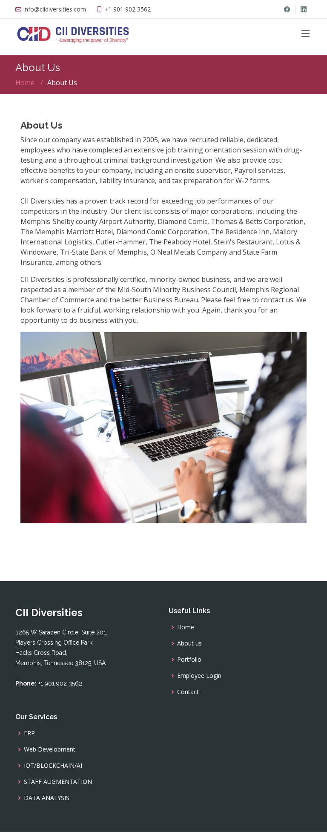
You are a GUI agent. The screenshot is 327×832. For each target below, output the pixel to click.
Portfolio (189, 660)
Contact (188, 692)
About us (189, 643)
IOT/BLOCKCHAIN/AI (53, 766)
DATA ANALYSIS (46, 798)
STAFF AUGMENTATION (58, 782)
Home (24, 82)
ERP (29, 733)
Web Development (49, 749)
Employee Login (199, 676)
